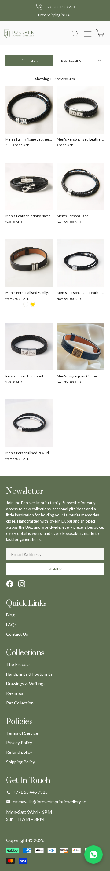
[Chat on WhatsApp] (93, 854)
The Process (18, 664)
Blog (10, 614)
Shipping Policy (20, 761)
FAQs (11, 624)
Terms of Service (22, 733)
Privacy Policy (19, 742)
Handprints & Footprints (29, 674)
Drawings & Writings (26, 683)
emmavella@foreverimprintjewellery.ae (49, 801)
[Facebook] (9, 584)
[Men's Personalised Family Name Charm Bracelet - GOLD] (33, 304)
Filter (33, 60)
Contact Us (17, 634)
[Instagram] (21, 584)
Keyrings (14, 693)
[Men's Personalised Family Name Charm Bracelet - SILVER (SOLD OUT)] (26, 304)
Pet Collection (20, 702)
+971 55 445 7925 (30, 792)
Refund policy (19, 752)
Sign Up (55, 569)
